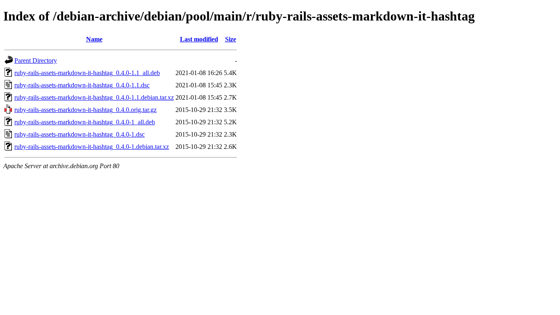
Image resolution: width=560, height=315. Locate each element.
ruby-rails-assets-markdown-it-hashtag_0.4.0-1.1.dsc (82, 85)
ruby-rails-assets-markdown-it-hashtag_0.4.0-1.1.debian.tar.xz (94, 97)
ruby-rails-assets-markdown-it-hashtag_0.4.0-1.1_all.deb (87, 72)
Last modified (199, 39)
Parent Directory (35, 60)
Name (94, 39)
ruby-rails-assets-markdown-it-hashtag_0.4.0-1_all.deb (84, 122)
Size (230, 39)
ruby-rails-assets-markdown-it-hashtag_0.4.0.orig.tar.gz (85, 109)
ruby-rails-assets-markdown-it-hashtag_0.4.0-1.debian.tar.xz (91, 146)
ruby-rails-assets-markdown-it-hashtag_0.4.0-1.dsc (79, 134)
